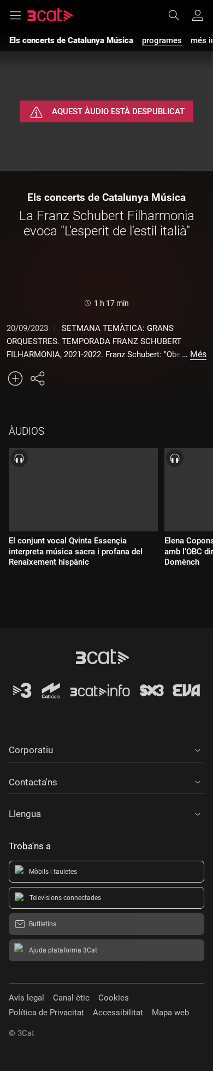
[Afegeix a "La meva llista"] (15, 378)
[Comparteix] (37, 378)
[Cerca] (179, 15)
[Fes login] (197, 15)
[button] (106, 748)
